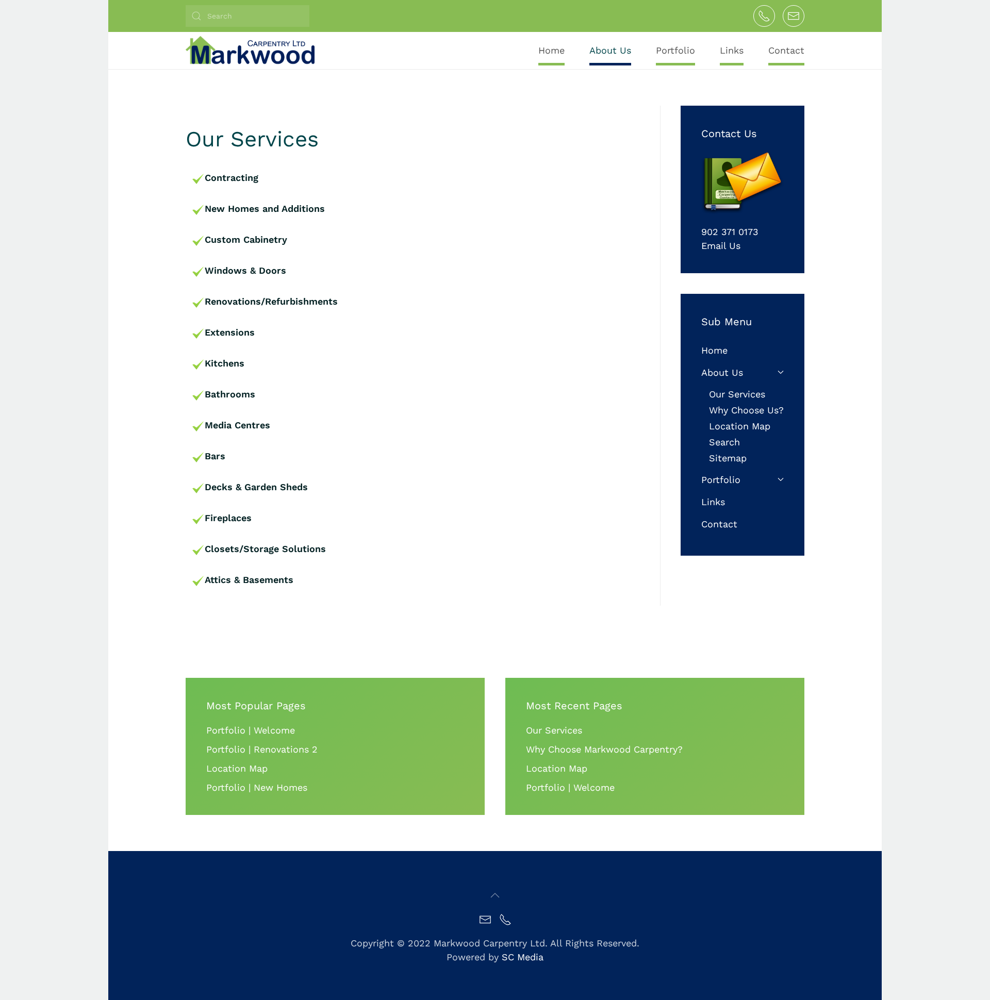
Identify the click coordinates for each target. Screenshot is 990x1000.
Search (724, 442)
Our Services (737, 394)
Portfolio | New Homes (256, 787)
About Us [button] (610, 50)
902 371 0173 (729, 231)
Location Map (739, 426)
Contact (786, 50)
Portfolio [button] (675, 50)
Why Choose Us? (746, 410)
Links (732, 50)
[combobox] (247, 16)
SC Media (522, 957)
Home (551, 50)
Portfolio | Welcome (250, 730)
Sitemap (728, 458)
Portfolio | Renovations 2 (262, 749)
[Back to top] (495, 895)
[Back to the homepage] (250, 50)
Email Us (720, 245)
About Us (722, 372)
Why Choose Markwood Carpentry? (604, 749)
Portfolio (720, 479)
